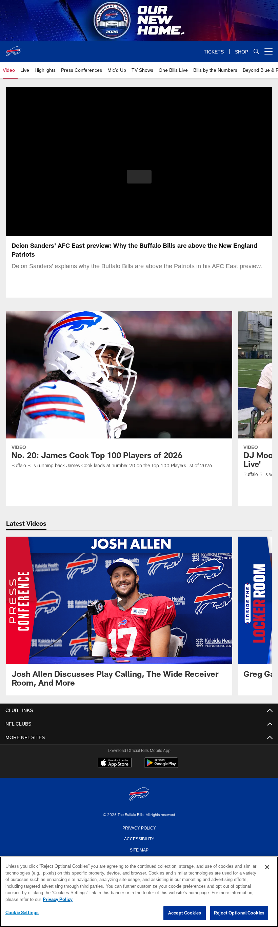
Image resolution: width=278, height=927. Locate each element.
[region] (139, 892)
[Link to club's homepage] (13, 48)
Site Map (139, 849)
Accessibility (139, 838)
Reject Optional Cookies (239, 913)
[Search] (256, 51)
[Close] (267, 867)
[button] (139, 177)
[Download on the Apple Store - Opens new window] (115, 763)
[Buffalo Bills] (139, 794)
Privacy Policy (139, 827)
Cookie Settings (22, 912)
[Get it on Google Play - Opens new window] (161, 766)
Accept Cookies (184, 913)
